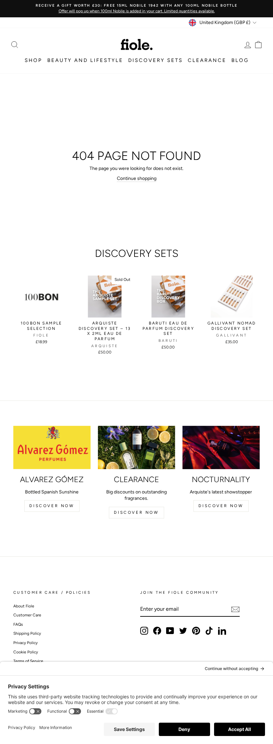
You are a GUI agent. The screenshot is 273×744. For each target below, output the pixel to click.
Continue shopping (136, 178)
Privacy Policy (25, 642)
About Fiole (23, 606)
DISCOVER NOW (51, 505)
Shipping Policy (27, 633)
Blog (240, 60)
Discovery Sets (155, 60)
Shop (33, 60)
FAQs (18, 624)
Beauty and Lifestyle (85, 60)
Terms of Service (28, 661)
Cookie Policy (25, 652)
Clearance (207, 60)
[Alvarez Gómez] (52, 447)
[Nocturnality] (221, 447)
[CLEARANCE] (136, 447)
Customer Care (27, 615)
